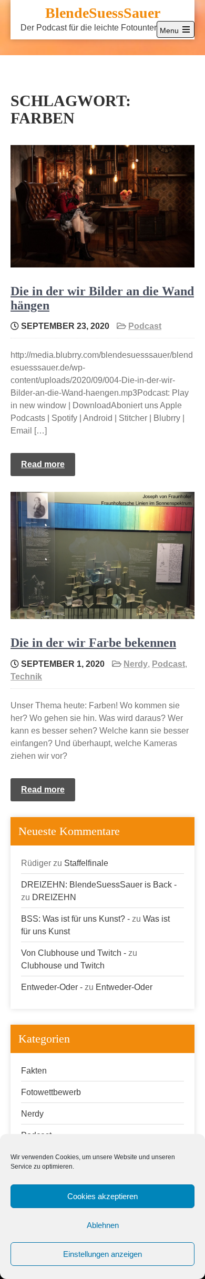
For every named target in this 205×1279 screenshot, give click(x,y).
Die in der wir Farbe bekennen (93, 642)
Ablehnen (103, 1225)
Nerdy (136, 663)
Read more (43, 464)
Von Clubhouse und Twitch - (73, 952)
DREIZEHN (54, 897)
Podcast (144, 326)
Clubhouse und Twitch (63, 965)
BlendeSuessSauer (102, 13)
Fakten (34, 1070)
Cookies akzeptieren (102, 1196)
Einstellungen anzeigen (102, 1254)
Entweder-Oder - (52, 987)
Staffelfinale (86, 863)
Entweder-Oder (124, 987)
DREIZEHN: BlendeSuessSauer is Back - (99, 884)
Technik (26, 676)
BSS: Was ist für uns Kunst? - (75, 918)
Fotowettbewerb (51, 1092)
